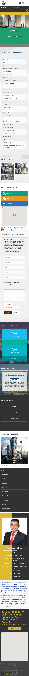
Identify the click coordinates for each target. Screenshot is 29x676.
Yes (10, 284)
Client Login (26, 664)
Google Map (9, 193)
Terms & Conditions (18, 664)
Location (4, 483)
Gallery (4, 479)
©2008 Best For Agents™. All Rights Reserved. (14, 668)
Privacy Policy (10, 664)
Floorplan (14, 406)
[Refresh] (15, 305)
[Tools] (20, 3)
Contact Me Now (14, 628)
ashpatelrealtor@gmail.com (14, 555)
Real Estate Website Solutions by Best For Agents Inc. (14, 670)
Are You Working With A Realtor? (12, 282)
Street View (9, 198)
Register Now (15, 41)
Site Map (15, 665)
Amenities (9, 203)
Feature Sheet (14, 418)
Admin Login (3, 664)
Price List (14, 412)
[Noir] (14, 450)
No (6, 284)
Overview (5, 474)
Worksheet (14, 424)
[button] (14, 215)
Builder (4, 504)
